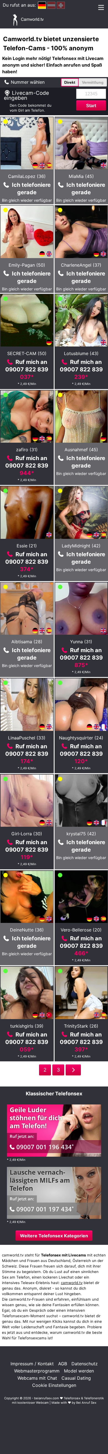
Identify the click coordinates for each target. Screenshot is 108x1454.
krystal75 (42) (81, 833)
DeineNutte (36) (27, 930)
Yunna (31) (81, 641)
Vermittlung (93, 82)
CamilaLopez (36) (27, 176)
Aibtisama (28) (26, 641)
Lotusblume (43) (81, 353)
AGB (62, 1363)
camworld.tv (72, 1282)
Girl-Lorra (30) (26, 833)
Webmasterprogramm (37, 1371)
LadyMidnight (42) (81, 545)
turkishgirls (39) (26, 1026)
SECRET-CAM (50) (27, 353)
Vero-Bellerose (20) (81, 930)
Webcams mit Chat (37, 1378)
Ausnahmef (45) (81, 449)
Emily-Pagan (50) (27, 265)
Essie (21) (27, 545)
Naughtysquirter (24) (81, 738)
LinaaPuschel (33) (26, 738)
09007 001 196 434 (45, 1147)
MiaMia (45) (81, 176)
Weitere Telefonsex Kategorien (54, 1235)
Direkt (69, 82)
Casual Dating (76, 1378)
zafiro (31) (27, 449)
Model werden (79, 1371)
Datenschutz (84, 1363)
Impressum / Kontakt (32, 1363)
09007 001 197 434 (45, 1209)
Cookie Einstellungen (54, 1385)
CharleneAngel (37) (81, 265)
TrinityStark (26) (81, 1026)
